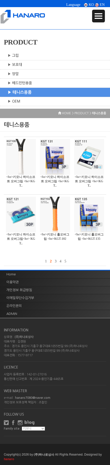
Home (11, 274)
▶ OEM (14, 101)
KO (91, 5)
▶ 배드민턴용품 (20, 83)
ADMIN (11, 313)
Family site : (12, 428)
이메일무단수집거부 (20, 298)
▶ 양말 (13, 74)
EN (102, 5)
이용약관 (12, 282)
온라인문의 (14, 305)
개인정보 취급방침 (19, 290)
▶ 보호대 (15, 64)
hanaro (9, 459)
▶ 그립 (13, 55)
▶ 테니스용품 (20, 92)
